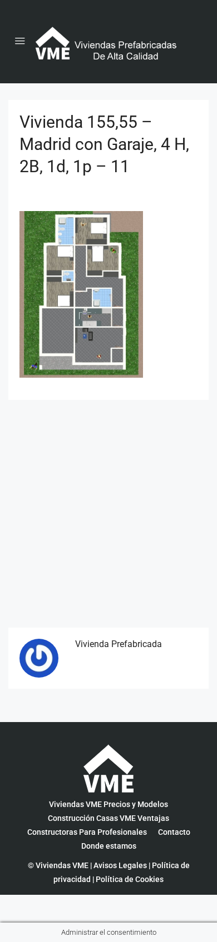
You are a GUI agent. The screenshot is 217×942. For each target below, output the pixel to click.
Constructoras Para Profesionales (87, 832)
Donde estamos (108, 845)
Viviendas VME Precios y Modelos (108, 804)
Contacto (174, 832)
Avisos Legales (120, 865)
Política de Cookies (130, 879)
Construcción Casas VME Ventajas (108, 818)
